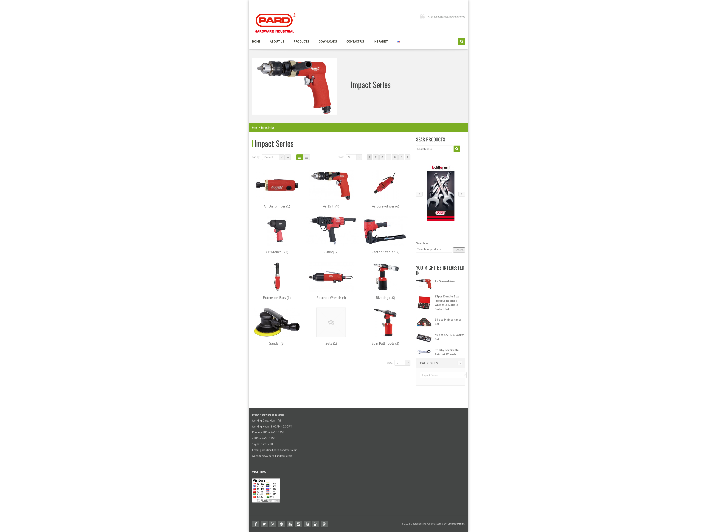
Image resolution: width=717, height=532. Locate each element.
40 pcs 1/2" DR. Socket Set (450, 337)
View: (341, 157)
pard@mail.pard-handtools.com (278, 450)
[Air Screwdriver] (424, 284)
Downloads (328, 41)
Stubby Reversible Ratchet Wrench (447, 352)
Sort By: (256, 157)
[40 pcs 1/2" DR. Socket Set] (424, 338)
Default (268, 157)
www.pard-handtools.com (277, 456)
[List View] (306, 157)
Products (301, 41)
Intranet (380, 41)
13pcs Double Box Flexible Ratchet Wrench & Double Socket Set (447, 302)
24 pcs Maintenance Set (448, 322)
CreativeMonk (456, 523)
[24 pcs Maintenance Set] (424, 322)
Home (256, 41)
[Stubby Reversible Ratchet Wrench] (424, 352)
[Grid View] (299, 157)
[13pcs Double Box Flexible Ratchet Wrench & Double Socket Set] (424, 302)
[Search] (461, 41)
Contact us (355, 41)
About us (277, 41)
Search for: (422, 243)
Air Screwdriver (445, 281)
